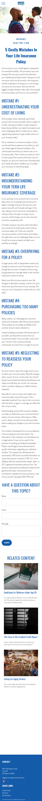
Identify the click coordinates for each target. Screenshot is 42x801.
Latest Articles (6, 790)
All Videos (5, 793)
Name (4, 496)
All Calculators (6, 795)
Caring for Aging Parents (15, 679)
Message (5, 523)
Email (4, 510)
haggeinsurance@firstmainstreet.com (13, 778)
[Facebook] (3, 781)
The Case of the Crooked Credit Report (21, 637)
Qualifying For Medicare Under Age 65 (20, 592)
